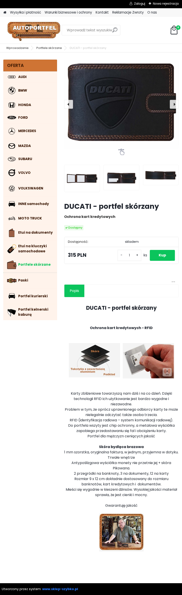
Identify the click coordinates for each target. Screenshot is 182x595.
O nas (152, 12)
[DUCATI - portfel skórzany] (121, 104)
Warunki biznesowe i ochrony (68, 12)
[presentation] (68, 104)
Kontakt (102, 12)
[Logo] (33, 30)
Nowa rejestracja (166, 3)
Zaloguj (139, 3)
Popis (74, 290)
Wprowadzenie (17, 48)
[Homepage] (4, 12)
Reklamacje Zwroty (128, 12)
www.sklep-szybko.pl (60, 589)
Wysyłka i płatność (25, 12)
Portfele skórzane (49, 48)
